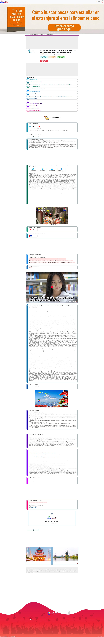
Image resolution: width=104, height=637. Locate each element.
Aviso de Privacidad (10, 636)
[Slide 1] (51, 32)
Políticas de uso (14, 636)
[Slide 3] (54, 32)
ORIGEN (79, 2)
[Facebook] (101, 1)
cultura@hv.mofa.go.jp (34, 507)
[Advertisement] (52, 42)
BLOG (100, 2)
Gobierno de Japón (36, 136)
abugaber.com (102, 636)
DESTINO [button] (84, 2)
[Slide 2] (52, 32)
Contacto (99, 1)
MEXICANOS (70, 2)
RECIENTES (89, 2)
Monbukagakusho (29, 136)
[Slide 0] (49, 32)
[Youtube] (31, 619)
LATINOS (75, 2)
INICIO (27, 34)
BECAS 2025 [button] (96, 2)
